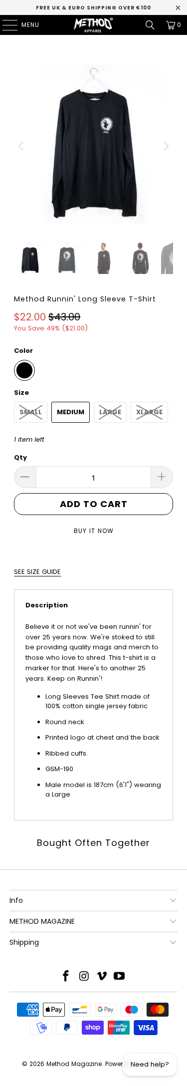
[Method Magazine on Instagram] (84, 977)
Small (30, 412)
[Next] (166, 146)
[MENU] (5, 25)
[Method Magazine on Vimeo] (102, 977)
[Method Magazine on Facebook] (66, 977)
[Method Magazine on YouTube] (119, 977)
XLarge (149, 412)
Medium (70, 412)
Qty (20, 457)
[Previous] (21, 146)
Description (46, 605)
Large (110, 412)
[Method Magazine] (94, 25)
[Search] (150, 25)
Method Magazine (74, 1064)
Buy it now (94, 531)
